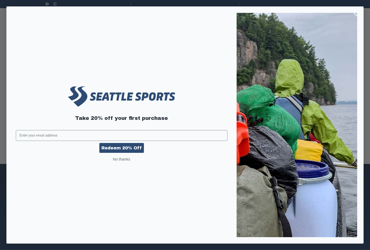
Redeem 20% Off (121, 148)
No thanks (121, 159)
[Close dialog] (358, 12)
